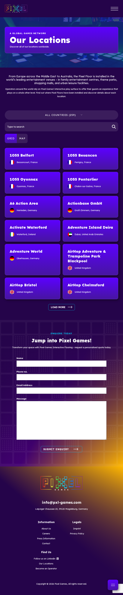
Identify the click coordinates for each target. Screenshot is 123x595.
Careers (46, 533)
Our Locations (46, 563)
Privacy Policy (77, 533)
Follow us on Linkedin (44, 558)
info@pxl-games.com (61, 502)
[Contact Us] (113, 585)
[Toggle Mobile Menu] (114, 8)
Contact (46, 543)
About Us (46, 528)
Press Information (46, 538)
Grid (10, 138)
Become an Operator (46, 568)
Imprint (77, 528)
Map (22, 138)
